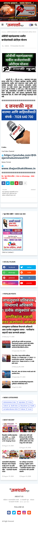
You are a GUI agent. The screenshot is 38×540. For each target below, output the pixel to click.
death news (14, 406)
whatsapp (11, 272)
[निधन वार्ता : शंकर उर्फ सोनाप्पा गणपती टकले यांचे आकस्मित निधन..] (6, 374)
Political (22, 409)
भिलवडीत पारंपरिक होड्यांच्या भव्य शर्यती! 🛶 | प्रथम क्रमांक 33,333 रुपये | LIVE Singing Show (9, 438)
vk (29, 278)
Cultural (5, 406)
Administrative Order (9, 402)
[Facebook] (3, 183)
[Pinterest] (16, 183)
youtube (29, 283)
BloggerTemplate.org (19, 535)
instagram (11, 283)
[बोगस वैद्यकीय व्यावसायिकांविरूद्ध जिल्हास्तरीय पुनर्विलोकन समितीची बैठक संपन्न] (6, 384)
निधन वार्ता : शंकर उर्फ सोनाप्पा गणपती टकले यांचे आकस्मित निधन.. (23, 372)
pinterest (12, 278)
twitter (29, 267)
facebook (12, 267)
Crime (30, 402)
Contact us (25, 525)
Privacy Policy (19, 528)
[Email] (21, 183)
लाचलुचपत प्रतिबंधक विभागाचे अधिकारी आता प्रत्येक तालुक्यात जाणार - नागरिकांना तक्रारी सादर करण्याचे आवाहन (18, 329)
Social (29, 409)
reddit (29, 272)
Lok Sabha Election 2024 (10, 409)
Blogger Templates (17, 532)
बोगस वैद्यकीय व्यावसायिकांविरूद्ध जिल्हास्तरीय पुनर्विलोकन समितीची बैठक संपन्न (22, 383)
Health (32, 406)
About (17, 525)
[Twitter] (8, 183)
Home (4, 32)
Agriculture (22, 402)
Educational (23, 406)
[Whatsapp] (12, 183)
